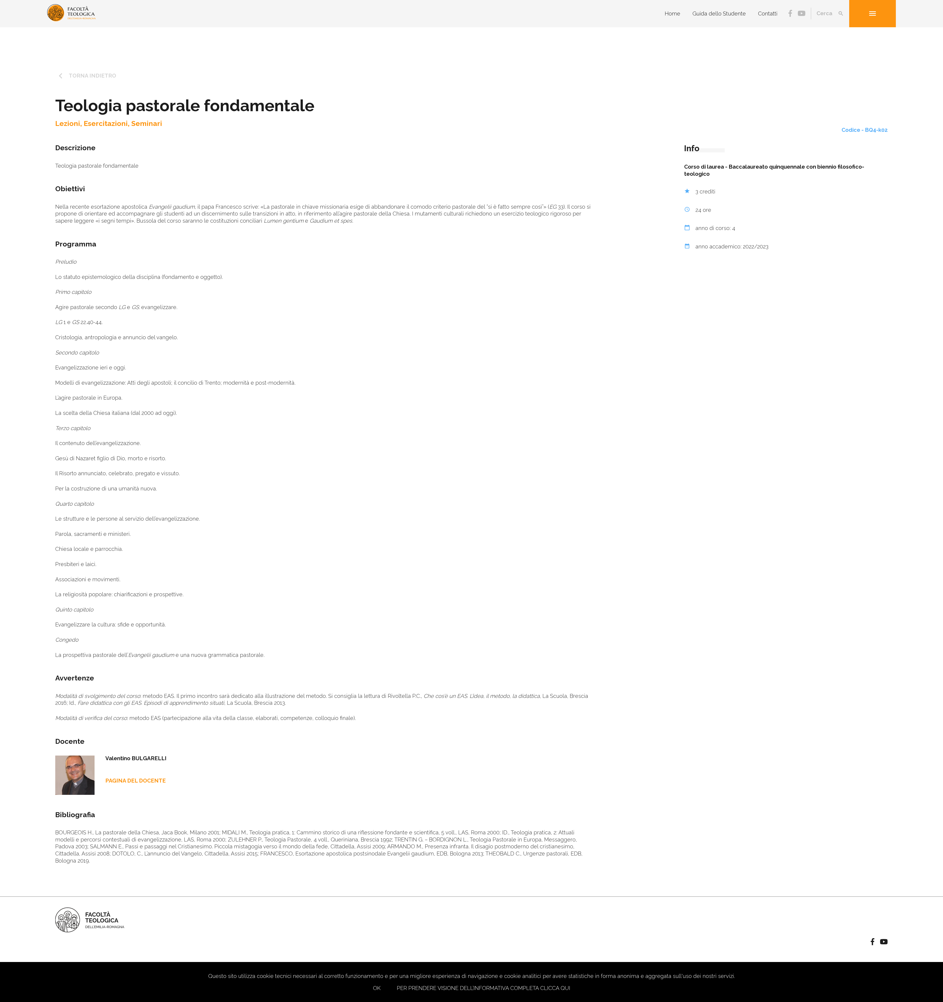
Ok (377, 988)
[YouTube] (801, 14)
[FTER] (71, 19)
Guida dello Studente (719, 13)
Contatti (767, 13)
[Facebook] (790, 14)
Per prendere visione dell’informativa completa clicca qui (483, 988)
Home (672, 13)
